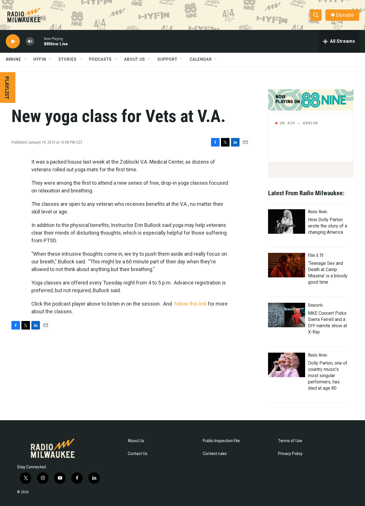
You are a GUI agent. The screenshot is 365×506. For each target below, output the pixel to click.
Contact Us (137, 454)
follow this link (190, 304)
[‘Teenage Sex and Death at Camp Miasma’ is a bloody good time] (286, 265)
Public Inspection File (221, 441)
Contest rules (215, 454)
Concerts (315, 305)
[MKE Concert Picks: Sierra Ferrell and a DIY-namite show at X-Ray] (286, 315)
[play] (12, 41)
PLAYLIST (7, 87)
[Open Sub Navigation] (25, 59)
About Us (136, 441)
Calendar (201, 59)
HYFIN (39, 59)
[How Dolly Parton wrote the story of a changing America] (286, 221)
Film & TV (315, 255)
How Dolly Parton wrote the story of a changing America (327, 226)
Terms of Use (290, 441)
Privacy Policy (290, 454)
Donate (345, 15)
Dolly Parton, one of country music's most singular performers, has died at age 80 (327, 375)
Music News (317, 211)
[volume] (30, 41)
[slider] (39, 41)
